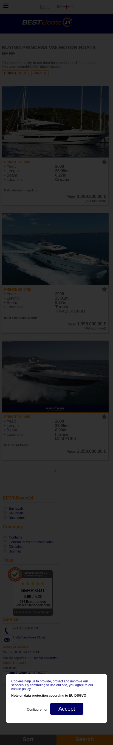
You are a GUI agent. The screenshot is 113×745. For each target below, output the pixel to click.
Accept (66, 709)
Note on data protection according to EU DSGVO (48, 695)
